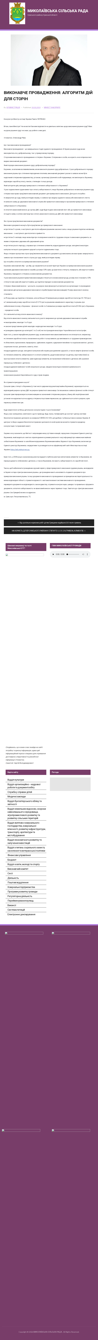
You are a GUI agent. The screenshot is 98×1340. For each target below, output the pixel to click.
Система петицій (16, 909)
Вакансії (12, 905)
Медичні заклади (17, 796)
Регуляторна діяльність (20, 896)
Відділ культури (16, 779)
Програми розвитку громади (22, 891)
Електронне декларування (21, 914)
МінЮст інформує (52, 107)
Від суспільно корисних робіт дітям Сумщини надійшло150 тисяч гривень (50, 523)
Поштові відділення (18, 882)
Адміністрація (13, 107)
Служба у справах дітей (20, 792)
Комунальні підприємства (21, 887)
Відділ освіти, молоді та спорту (24, 864)
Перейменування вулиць (21, 900)
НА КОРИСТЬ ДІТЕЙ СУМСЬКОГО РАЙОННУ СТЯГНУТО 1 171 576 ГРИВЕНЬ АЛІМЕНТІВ (47, 531)
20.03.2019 (36, 107)
